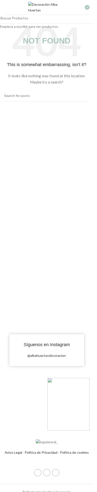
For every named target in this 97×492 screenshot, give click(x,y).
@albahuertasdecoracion (46, 355)
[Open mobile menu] (5, 7)
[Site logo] (46, 7)
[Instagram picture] (25, 296)
